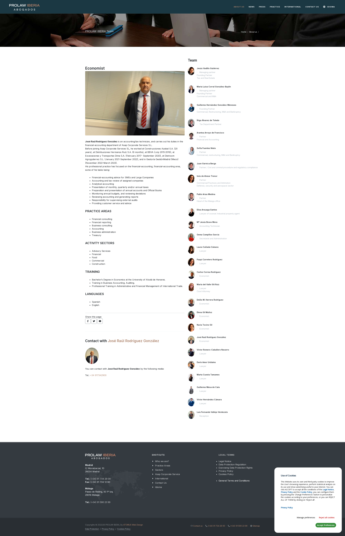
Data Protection (92, 529)
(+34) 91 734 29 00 (101, 478)
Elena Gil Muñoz (204, 312)
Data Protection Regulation (232, 464)
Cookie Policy (306, 492)
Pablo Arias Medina (206, 194)
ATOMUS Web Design (133, 525)
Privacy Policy (226, 471)
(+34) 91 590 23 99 (100, 502)
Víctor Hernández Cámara (209, 399)
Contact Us (161, 482)
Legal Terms (226, 455)
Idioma (158, 487)
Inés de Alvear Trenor (207, 176)
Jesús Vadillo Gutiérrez (208, 68)
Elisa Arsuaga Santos (207, 210)
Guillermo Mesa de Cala (208, 387)
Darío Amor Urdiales (206, 362)
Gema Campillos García (208, 234)
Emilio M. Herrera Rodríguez (210, 300)
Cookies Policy (226, 474)
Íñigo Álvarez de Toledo (208, 120)
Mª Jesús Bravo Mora (207, 222)
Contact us (198, 526)
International (161, 478)
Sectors (159, 470)
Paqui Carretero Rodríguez (209, 259)
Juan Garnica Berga (206, 163)
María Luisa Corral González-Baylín (214, 86)
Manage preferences (306, 517)
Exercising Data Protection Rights (236, 467)
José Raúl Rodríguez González (133, 341)
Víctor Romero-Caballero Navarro (213, 350)
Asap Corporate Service (167, 474)
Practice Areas (162, 465)
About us (253, 32)
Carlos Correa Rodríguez (209, 272)
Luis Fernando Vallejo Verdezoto (212, 412)
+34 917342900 (98, 375)
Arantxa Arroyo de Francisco (210, 133)
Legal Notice (225, 461)
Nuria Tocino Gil (204, 325)
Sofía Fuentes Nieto (206, 148)
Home (243, 32)
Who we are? (162, 461)
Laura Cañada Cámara (207, 247)
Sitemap (256, 526)
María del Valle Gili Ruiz (208, 284)
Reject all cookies (326, 517)
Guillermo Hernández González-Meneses (216, 105)
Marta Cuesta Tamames (208, 374)
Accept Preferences (325, 525)
